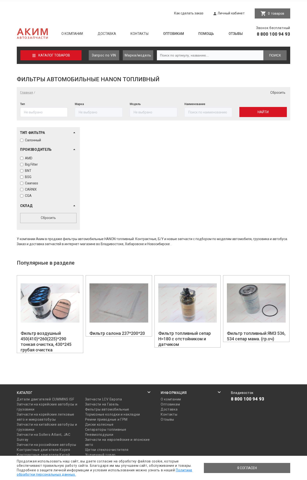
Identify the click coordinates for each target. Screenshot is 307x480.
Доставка (107, 34)
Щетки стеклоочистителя (107, 450)
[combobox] (208, 112)
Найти (263, 112)
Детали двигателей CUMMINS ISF (45, 399)
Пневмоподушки (99, 434)
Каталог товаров (54, 55)
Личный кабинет (231, 13)
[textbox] (208, 112)
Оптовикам (173, 34)
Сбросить (277, 92)
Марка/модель (138, 55)
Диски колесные (99, 424)
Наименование (194, 104)
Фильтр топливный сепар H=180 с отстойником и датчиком (184, 339)
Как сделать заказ (188, 13)
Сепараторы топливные (105, 429)
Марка (79, 104)
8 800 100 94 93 (273, 34)
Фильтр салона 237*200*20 (117, 333)
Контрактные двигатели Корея (43, 450)
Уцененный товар (100, 455)
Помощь (206, 34)
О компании (72, 34)
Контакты (139, 34)
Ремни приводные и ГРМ (106, 419)
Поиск (275, 55)
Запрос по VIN (104, 55)
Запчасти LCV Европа (103, 399)
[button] (48, 133)
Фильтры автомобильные (107, 409)
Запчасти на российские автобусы (46, 445)
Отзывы (236, 34)
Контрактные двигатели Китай (43, 455)
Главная (26, 92)
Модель (135, 104)
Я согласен (247, 468)
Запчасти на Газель (102, 404)
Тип (22, 104)
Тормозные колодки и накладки (112, 414)
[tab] (48, 134)
